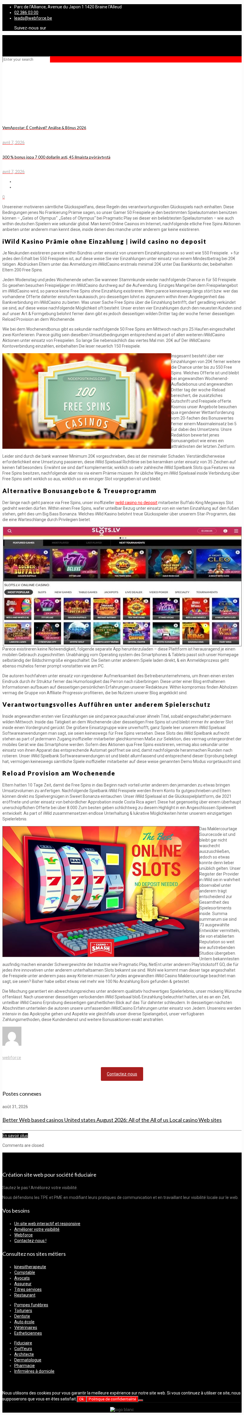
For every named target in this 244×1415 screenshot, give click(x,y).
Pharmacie (24, 1365)
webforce (11, 1057)
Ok (81, 1399)
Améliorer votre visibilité (37, 1229)
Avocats (22, 1278)
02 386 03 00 (26, 12)
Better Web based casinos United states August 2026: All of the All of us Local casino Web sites (112, 1120)
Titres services (28, 1289)
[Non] (140, 1400)
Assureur (23, 1283)
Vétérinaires (25, 1327)
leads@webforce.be (33, 18)
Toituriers (23, 1310)
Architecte (24, 1354)
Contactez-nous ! (30, 1240)
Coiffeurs (23, 1348)
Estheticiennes (28, 1333)
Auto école (24, 1321)
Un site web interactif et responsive (47, 1223)
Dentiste (22, 1316)
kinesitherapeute (30, 1266)
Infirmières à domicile (34, 1371)
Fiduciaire (23, 1343)
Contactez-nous (122, 1074)
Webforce (23, 1235)
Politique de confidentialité (112, 1399)
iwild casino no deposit (136, 502)
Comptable (24, 1272)
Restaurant (24, 1295)
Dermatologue (27, 1360)
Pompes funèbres (31, 1305)
